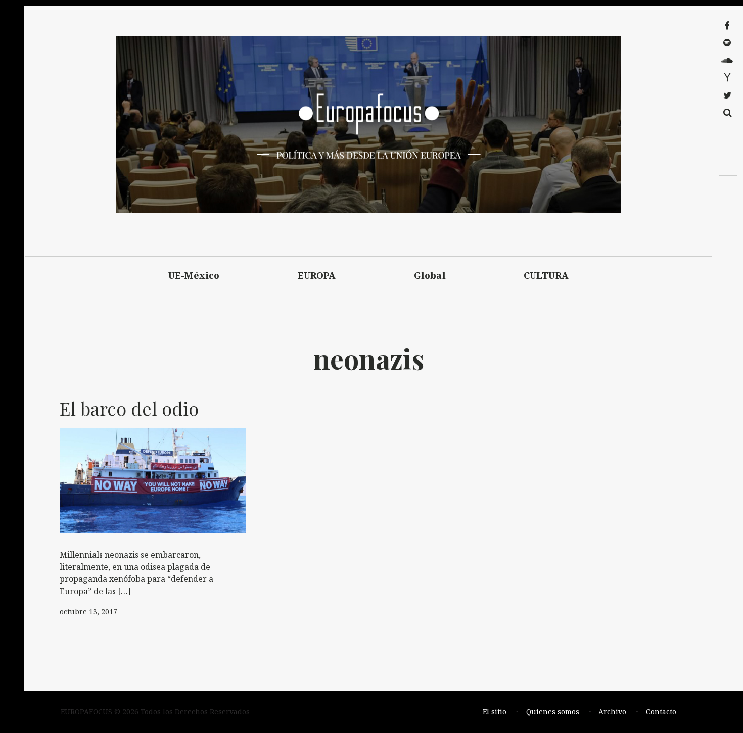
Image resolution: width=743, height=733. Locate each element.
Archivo (612, 711)
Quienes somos (552, 711)
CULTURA (546, 275)
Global (430, 275)
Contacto (661, 711)
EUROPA (317, 275)
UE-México (194, 275)
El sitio (494, 711)
